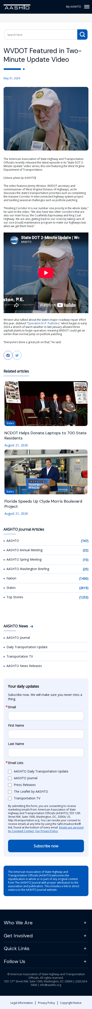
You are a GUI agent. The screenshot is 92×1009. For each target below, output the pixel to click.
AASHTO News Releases (24, 666)
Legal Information (21, 1003)
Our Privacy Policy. (46, 831)
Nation (11, 578)
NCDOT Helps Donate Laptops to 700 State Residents (45, 435)
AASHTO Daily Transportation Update (41, 771)
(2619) (83, 588)
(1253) (83, 597)
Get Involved (18, 935)
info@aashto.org (50, 985)
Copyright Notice (71, 1003)
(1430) (83, 578)
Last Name (16, 743)
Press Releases (25, 785)
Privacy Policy (46, 1003)
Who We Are (18, 922)
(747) (84, 541)
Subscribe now (46, 845)
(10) (85, 559)
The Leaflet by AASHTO (31, 791)
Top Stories (14, 597)
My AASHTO (73, 7)
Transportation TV (19, 656)
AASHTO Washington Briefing (27, 569)
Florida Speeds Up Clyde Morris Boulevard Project (43, 504)
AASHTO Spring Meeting (24, 559)
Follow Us (14, 961)
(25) (85, 569)
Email (12, 707)
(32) (85, 550)
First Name (16, 725)
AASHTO (12, 540)
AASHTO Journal (18, 637)
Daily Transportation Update (27, 647)
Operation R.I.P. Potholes (43, 323)
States (11, 587)
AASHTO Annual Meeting (24, 550)
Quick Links (16, 948)
